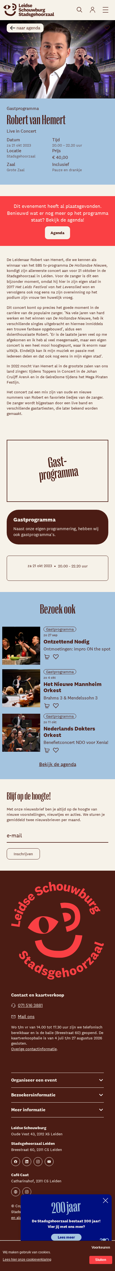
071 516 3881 (30, 1005)
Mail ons (26, 1016)
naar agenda (28, 28)
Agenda (57, 232)
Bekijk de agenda (57, 764)
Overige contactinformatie (34, 1048)
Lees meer (66, 1237)
